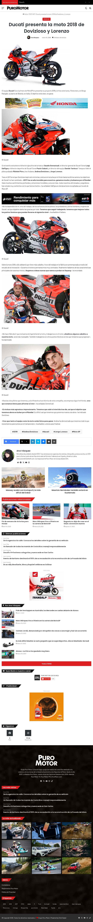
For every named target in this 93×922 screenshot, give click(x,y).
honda (54, 904)
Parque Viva (24, 908)
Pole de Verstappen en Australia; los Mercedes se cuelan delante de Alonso (47, 610)
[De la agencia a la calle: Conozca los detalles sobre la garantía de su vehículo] (16, 830)
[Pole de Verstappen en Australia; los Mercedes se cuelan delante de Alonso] (8, 613)
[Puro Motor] (18, 8)
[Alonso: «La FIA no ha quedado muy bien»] (8, 654)
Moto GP (76, 431)
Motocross (6, 908)
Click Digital (62, 918)
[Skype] (38, 441)
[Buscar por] (90, 8)
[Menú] (3, 8)
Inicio (26, 14)
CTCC (22, 904)
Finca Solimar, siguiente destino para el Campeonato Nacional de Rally (42, 2)
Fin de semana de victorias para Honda (15, 522)
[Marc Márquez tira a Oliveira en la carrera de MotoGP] (46, 511)
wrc (59, 908)
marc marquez (76, 904)
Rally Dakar (44, 908)
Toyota (53, 908)
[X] (23, 462)
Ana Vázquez (35, 37)
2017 (16, 904)
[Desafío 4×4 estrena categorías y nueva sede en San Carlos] (76, 830)
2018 (15, 431)
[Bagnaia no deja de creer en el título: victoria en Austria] (77, 511)
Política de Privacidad (8, 892)
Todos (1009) (46, 664)
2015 (4, 904)
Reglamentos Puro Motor (10, 888)
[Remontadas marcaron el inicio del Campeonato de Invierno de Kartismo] (46, 865)
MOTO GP (32, 14)
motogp (15, 908)
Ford (39, 904)
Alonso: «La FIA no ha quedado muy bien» (33, 651)
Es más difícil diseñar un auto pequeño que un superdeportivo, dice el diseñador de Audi (52, 641)
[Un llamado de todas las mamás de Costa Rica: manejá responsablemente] (46, 830)
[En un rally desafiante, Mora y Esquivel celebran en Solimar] (76, 848)
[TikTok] (52, 781)
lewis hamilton (64, 904)
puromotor (34, 908)
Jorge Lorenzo (61, 431)
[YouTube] (26, 462)
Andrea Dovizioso (30, 431)
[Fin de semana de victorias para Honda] (15, 511)
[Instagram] (28, 462)
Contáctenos (6, 885)
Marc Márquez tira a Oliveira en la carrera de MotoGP (46, 522)
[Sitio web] (18, 462)
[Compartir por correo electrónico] (48, 441)
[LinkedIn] (33, 441)
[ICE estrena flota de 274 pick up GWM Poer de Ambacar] (46, 848)
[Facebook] (20, 462)
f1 (34, 904)
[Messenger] (43, 441)
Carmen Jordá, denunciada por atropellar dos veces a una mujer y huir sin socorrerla (51, 631)
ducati (46, 431)
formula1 (46, 904)
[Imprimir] (54, 441)
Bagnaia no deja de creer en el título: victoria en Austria (76, 522)
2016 (10, 904)
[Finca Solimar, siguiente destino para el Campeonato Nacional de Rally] (76, 865)
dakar (29, 904)
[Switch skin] (86, 8)
